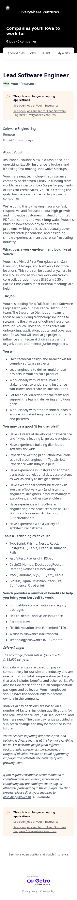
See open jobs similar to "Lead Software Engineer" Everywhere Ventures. (39, 113)
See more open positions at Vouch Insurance (38, 854)
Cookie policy (47, 891)
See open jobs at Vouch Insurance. (36, 105)
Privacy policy (29, 891)
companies (16, 53)
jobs (32, 53)
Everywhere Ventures (40, 12)
